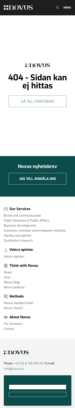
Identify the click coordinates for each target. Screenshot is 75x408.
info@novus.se (14, 369)
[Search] (57, 7)
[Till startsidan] (18, 7)
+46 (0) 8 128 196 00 (28, 363)
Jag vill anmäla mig (37, 178)
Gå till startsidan (37, 101)
